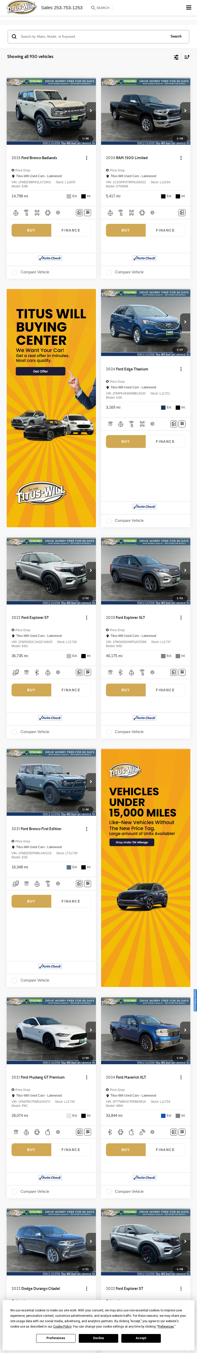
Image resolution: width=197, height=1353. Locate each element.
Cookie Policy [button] (62, 1326)
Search (176, 36)
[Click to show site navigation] (189, 8)
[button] (91, 111)
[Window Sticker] (87, 212)
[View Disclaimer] (58, 212)
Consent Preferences (195, 1000)
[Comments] (79, 212)
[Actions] (86, 157)
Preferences (55, 1338)
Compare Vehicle (35, 272)
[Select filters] (176, 57)
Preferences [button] (166, 1326)
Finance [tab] (71, 230)
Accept (141, 1338)
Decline (98, 1338)
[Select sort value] (186, 56)
